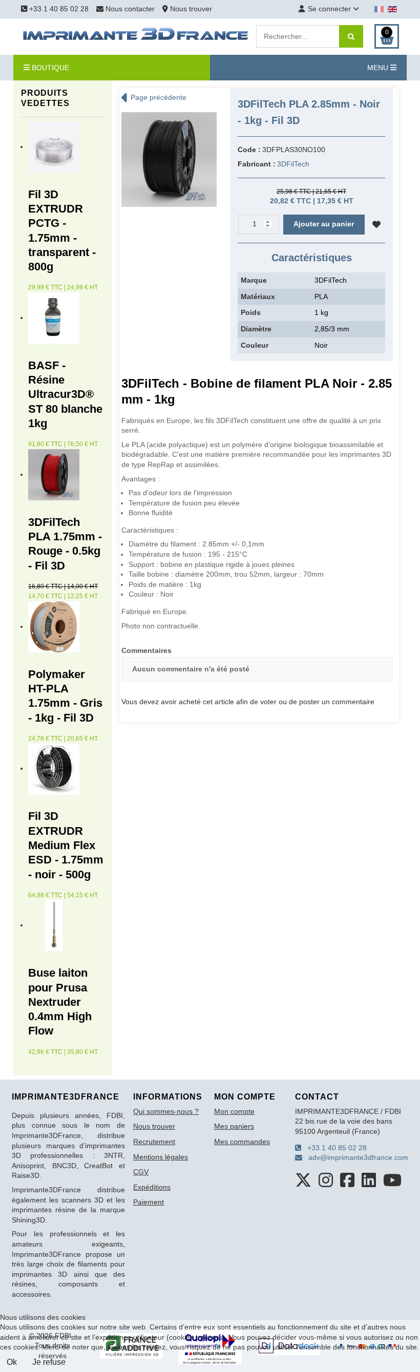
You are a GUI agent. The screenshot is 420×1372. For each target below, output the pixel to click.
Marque (254, 280)
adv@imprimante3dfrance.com (355, 1157)
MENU (378, 68)
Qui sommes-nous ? (166, 1111)
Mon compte (234, 1111)
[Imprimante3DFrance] (136, 36)
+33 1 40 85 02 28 (58, 9)
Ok (12, 1362)
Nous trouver (190, 9)
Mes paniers (234, 1126)
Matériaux (258, 296)
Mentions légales (160, 1157)
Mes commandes (242, 1141)
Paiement (148, 1202)
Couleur (254, 345)
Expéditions (152, 1187)
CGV (141, 1172)
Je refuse (49, 1362)
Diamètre (256, 329)
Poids (251, 312)
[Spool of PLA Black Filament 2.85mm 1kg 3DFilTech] (169, 159)
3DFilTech (293, 164)
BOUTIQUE (49, 68)
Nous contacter (130, 9)
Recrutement (154, 1141)
